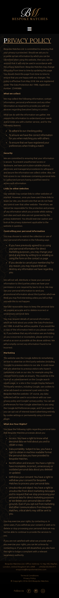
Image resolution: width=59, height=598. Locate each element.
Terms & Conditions (30, 575)
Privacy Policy (29, 578)
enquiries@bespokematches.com (31, 569)
